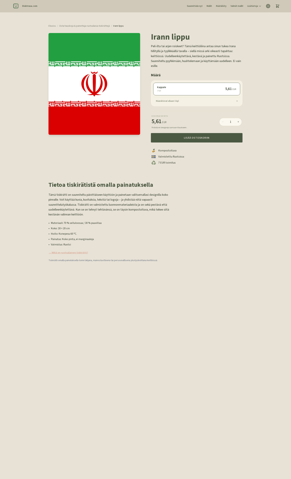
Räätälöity (221, 6)
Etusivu (52, 26)
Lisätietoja (252, 6)
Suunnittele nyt (195, 6)
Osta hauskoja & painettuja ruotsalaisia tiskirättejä (84, 26)
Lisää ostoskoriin (197, 138)
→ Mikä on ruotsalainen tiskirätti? (68, 252)
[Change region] (268, 6)
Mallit (209, 6)
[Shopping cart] (277, 6)
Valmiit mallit (237, 6)
